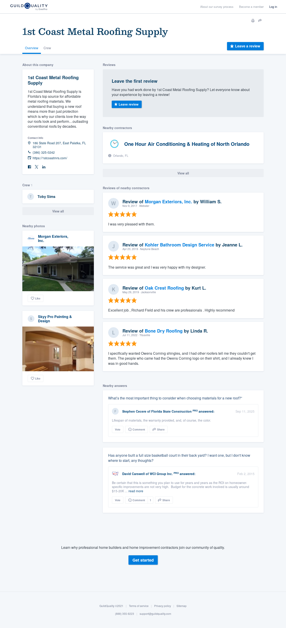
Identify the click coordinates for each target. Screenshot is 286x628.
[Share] (260, 20)
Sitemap (182, 606)
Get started (143, 560)
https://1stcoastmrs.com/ (50, 158)
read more (135, 491)
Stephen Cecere (134, 411)
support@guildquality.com (155, 613)
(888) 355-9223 (124, 613)
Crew (47, 48)
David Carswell (133, 473)
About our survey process (216, 6)
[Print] (253, 20)
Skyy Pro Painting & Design (55, 318)
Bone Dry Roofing (164, 330)
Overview (31, 48)
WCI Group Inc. (161, 473)
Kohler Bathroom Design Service (179, 244)
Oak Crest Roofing (164, 287)
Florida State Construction (171, 411)
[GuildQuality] (28, 7)
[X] (36, 167)
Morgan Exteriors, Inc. (53, 238)
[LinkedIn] (44, 167)
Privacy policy (162, 606)
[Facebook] (29, 167)
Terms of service (139, 606)
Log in (273, 6)
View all (58, 211)
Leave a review (247, 46)
